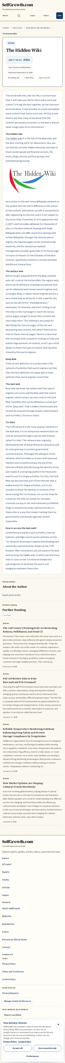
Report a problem (12, 1015)
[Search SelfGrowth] (19, 15)
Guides (5, 879)
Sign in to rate (44, 78)
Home (6, 28)
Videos (5, 895)
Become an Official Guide (14, 939)
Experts (6, 872)
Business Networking (38, 28)
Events (5, 932)
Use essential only (47, 1048)
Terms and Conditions (13, 971)
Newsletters (8, 924)
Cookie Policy (9, 979)
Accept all (18, 1048)
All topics (6, 864)
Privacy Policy (8, 964)
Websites (6, 916)
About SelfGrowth (11, 908)
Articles (17, 28)
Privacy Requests (10, 993)
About (5, 15)
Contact (6, 947)
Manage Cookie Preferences (17, 1001)
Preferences (32, 1056)
